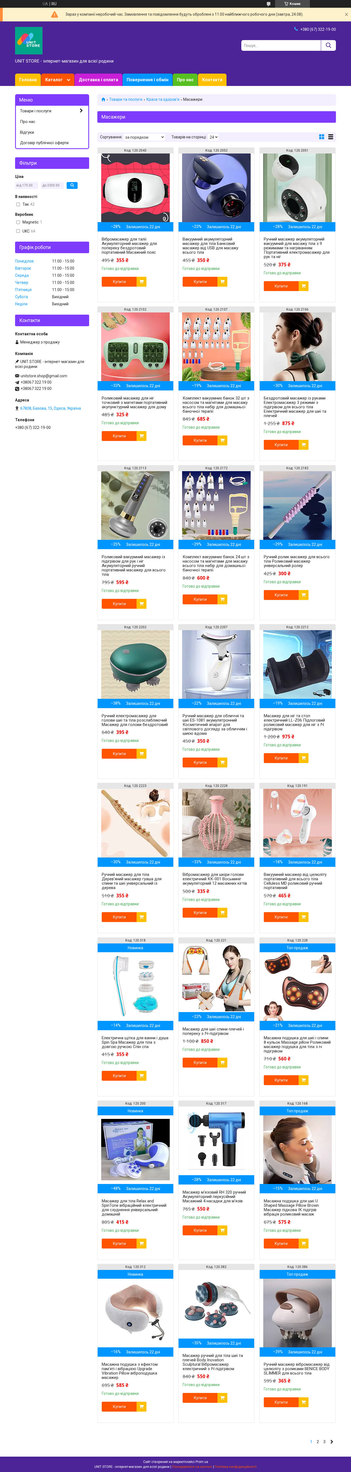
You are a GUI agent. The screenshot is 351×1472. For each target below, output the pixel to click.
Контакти (212, 79)
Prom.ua (202, 1462)
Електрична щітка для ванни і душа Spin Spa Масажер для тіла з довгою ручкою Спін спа (135, 1042)
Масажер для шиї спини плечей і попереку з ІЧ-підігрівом (213, 1031)
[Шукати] (328, 45)
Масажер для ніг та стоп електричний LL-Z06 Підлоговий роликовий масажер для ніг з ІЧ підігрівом (294, 722)
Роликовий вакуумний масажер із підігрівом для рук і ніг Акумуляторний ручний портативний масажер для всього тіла (134, 566)
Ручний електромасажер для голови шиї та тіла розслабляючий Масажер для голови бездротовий (135, 720)
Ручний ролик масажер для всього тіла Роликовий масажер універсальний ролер (297, 561)
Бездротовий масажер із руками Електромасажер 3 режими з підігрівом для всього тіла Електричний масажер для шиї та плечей (295, 407)
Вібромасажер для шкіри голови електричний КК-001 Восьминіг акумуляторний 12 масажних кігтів (215, 879)
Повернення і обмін (147, 79)
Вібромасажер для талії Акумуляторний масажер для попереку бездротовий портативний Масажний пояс (129, 246)
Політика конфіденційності (236, 1467)
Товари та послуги (125, 99)
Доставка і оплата (98, 79)
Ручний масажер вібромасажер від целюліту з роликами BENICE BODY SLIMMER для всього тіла (297, 1368)
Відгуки (27, 132)
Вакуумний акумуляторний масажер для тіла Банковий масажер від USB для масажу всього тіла (210, 246)
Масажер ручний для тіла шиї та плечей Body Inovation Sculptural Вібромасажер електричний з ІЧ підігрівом (213, 1362)
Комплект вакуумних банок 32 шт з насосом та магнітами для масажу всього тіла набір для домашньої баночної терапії (216, 405)
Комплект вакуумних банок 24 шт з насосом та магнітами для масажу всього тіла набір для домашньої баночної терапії (216, 563)
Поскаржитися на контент (192, 1467)
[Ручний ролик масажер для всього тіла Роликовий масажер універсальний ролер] (297, 505)
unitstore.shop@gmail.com (44, 376)
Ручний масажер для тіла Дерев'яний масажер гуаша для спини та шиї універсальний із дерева (132, 881)
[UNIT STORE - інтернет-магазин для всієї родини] (29, 40)
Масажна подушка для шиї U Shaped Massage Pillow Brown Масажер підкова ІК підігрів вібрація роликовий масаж (291, 1207)
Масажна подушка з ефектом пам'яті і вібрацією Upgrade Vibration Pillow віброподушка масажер (130, 1371)
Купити (119, 282)
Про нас (185, 79)
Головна (28, 79)
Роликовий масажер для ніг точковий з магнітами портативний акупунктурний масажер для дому (134, 402)
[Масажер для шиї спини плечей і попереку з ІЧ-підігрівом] (216, 977)
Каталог (54, 79)
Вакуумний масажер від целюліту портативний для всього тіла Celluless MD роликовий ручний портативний (295, 881)
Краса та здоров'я (162, 99)
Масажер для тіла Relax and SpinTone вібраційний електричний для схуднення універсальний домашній (134, 1207)
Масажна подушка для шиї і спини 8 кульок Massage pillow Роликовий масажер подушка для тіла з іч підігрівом (297, 1044)
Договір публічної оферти (44, 142)
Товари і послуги (35, 110)
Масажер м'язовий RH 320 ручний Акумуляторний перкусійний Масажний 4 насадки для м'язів (214, 1196)
